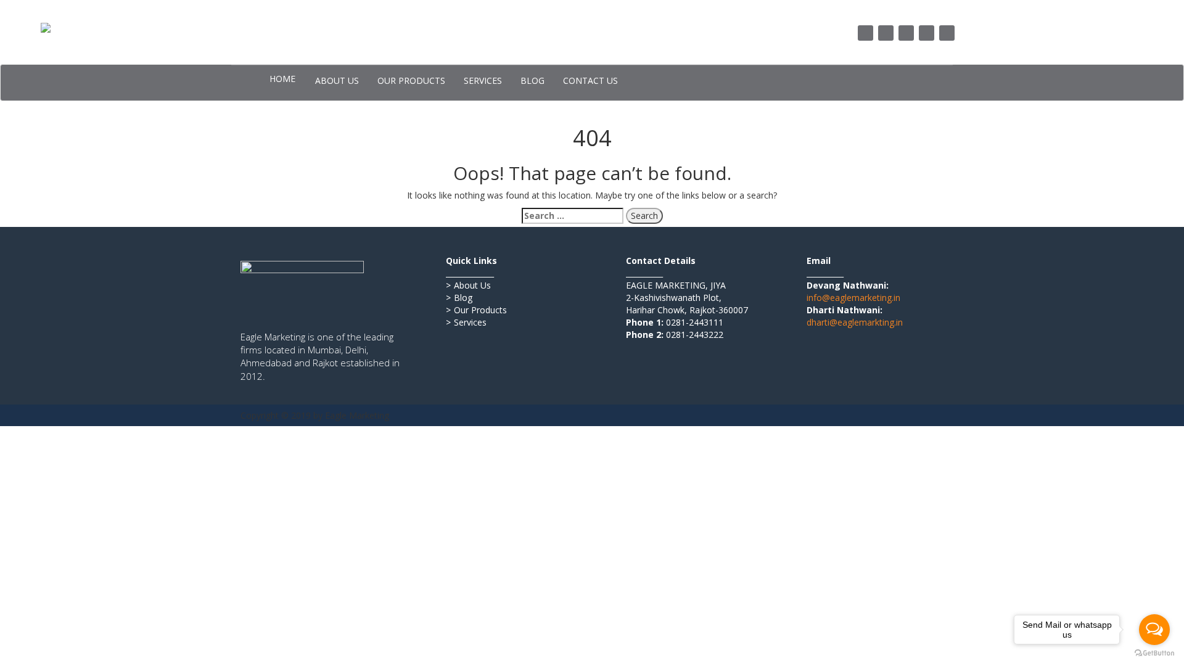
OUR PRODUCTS (411, 80)
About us (337, 80)
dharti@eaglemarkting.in (855, 322)
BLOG (532, 80)
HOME (282, 78)
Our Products (476, 310)
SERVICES (483, 80)
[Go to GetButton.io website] (1154, 653)
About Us (468, 285)
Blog (459, 297)
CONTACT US (590, 80)
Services (466, 322)
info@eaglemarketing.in (853, 297)
